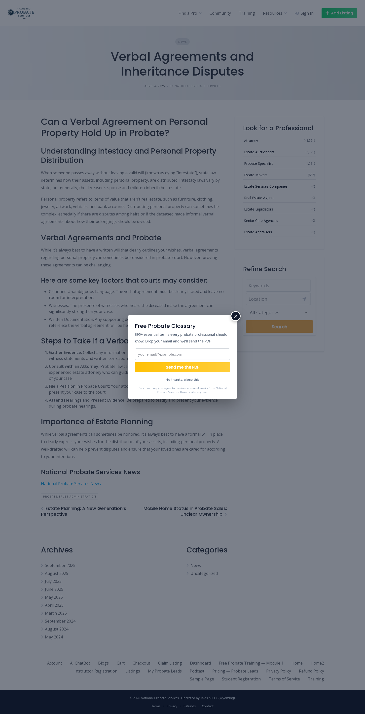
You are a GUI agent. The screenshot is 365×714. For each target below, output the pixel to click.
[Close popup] (236, 316)
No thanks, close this (182, 379)
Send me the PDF (182, 367)
